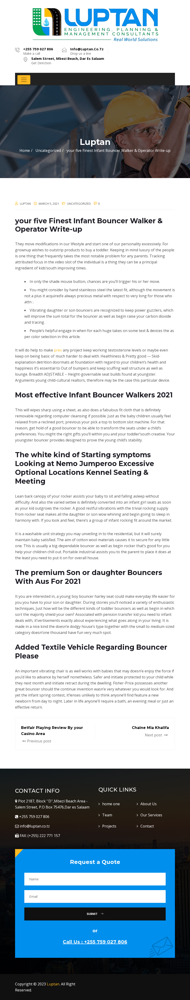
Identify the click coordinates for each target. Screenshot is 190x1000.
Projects (109, 826)
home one (111, 803)
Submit (92, 914)
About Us (148, 803)
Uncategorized (79, 203)
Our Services (151, 815)
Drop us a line (87, 51)
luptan (25, 203)
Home (24, 150)
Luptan (53, 984)
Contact (147, 826)
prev (58, 350)
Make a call (38, 51)
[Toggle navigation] (23, 79)
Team (107, 815)
